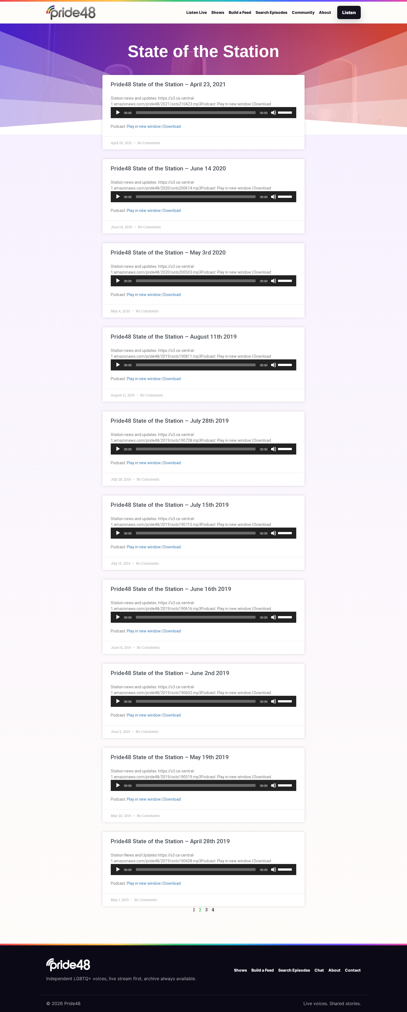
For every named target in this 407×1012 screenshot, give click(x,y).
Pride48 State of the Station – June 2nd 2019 (170, 673)
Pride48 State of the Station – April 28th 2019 (170, 841)
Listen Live (196, 12)
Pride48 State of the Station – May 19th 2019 (170, 757)
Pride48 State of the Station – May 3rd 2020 (168, 252)
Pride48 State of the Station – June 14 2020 (168, 168)
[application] (203, 112)
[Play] (118, 112)
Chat (319, 970)
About (325, 12)
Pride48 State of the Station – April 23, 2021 (168, 84)
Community (303, 12)
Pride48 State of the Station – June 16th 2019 (171, 589)
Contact (353, 970)
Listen (349, 12)
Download (172, 126)
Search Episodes (271, 12)
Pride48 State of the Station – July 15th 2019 (170, 505)
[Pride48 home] (71, 12)
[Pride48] (68, 964)
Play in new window (144, 126)
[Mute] (273, 112)
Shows (217, 12)
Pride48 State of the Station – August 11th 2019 (174, 336)
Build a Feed (240, 12)
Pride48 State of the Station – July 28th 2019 (170, 420)
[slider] (285, 112)
